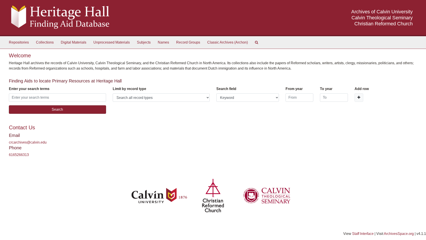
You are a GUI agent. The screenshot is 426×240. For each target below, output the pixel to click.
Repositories (19, 42)
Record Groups (188, 42)
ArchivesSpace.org (399, 234)
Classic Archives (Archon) (227, 42)
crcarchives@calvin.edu (28, 142)
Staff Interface (363, 234)
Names (163, 42)
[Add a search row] (359, 97)
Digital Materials (73, 42)
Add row (362, 89)
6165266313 (19, 155)
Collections (45, 42)
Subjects (144, 42)
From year (294, 89)
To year (326, 89)
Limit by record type (129, 89)
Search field (226, 89)
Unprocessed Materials (111, 42)
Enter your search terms (29, 89)
